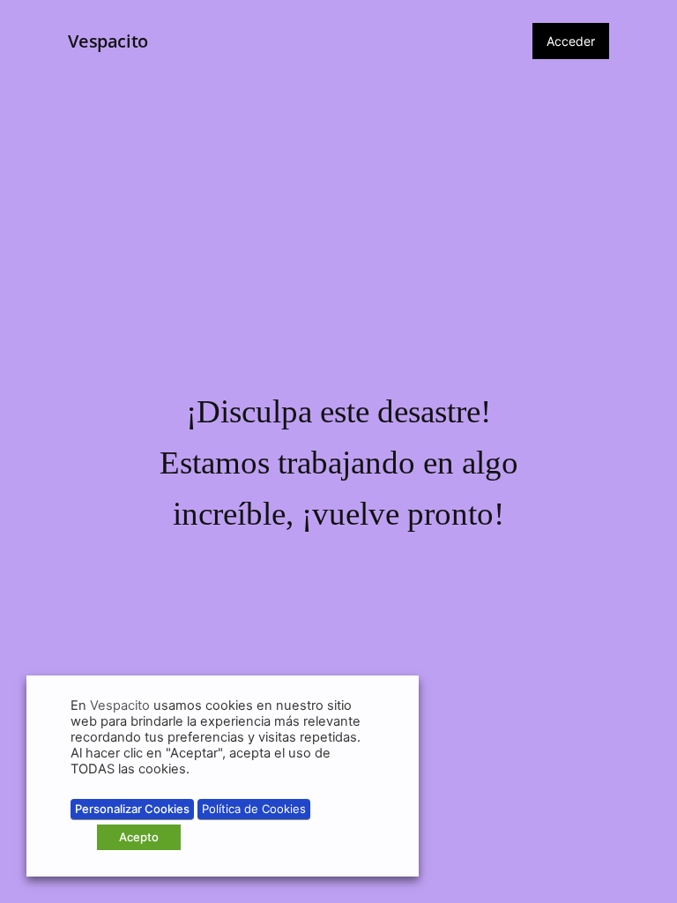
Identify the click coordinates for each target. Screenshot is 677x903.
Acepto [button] (139, 837)
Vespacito (107, 41)
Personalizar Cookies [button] (132, 809)
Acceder (571, 41)
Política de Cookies (254, 809)
